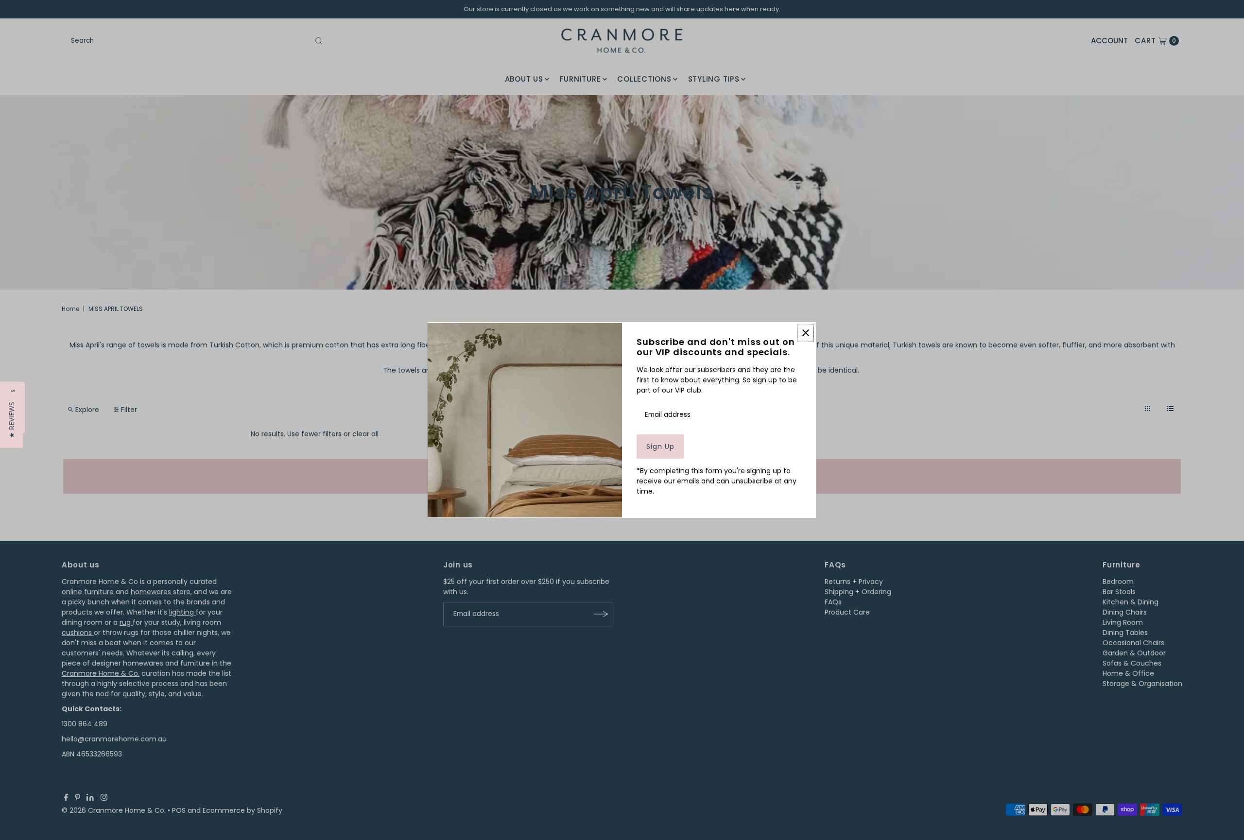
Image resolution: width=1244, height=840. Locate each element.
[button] (11, 420)
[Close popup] (805, 332)
